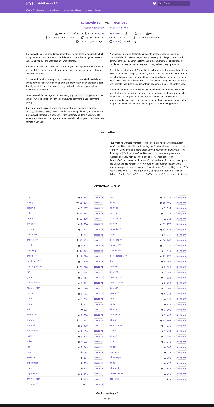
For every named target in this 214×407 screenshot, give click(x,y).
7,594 (84, 224)
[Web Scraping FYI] (30, 3)
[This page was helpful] (105, 398)
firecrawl (31, 384)
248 (86, 304)
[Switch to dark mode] (154, 3)
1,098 (84, 315)
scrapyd (31, 207)
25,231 (84, 213)
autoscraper (33, 330)
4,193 (84, 342)
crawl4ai (31, 240)
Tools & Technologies (72, 10)
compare (98, 197)
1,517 (84, 245)
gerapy (30, 197)
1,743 (84, 347)
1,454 (84, 336)
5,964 (84, 272)
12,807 (84, 320)
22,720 (84, 256)
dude (29, 368)
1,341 (84, 374)
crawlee (31, 255)
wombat (120, 22)
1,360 (116, 33)
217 (86, 358)
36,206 (84, 251)
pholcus (31, 223)
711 (86, 235)
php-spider (32, 373)
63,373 (84, 240)
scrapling (31, 250)
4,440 (84, 261)
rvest (29, 245)
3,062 (84, 294)
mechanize (32, 261)
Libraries (88, 10)
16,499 (84, 219)
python (88, 28)
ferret (29, 272)
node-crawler (33, 288)
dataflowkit (32, 234)
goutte (30, 298)
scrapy (30, 202)
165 (86, 352)
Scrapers (99, 10)
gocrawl (31, 277)
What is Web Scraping (35, 10)
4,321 (84, 283)
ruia (28, 346)
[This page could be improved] (108, 398)
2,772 (84, 229)
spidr (29, 309)
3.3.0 (116, 41)
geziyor (30, 229)
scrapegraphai (34, 266)
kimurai (30, 314)
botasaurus (32, 282)
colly (29, 213)
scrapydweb (91, 22)
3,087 (84, 208)
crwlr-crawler (33, 379)
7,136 (84, 331)
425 (86, 368)
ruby (113, 28)
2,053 (84, 278)
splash (30, 341)
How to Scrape (54, 10)
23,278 (84, 267)
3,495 (84, 197)
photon (30, 320)
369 (86, 379)
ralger (29, 352)
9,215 (84, 299)
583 (86, 363)
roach (29, 336)
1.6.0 (82, 41)
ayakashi (31, 357)
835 (86, 310)
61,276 (84, 203)
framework (98, 28)
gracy (29, 304)
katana (30, 218)
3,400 (101, 33)
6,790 (84, 288)
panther (30, 293)
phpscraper (32, 362)
